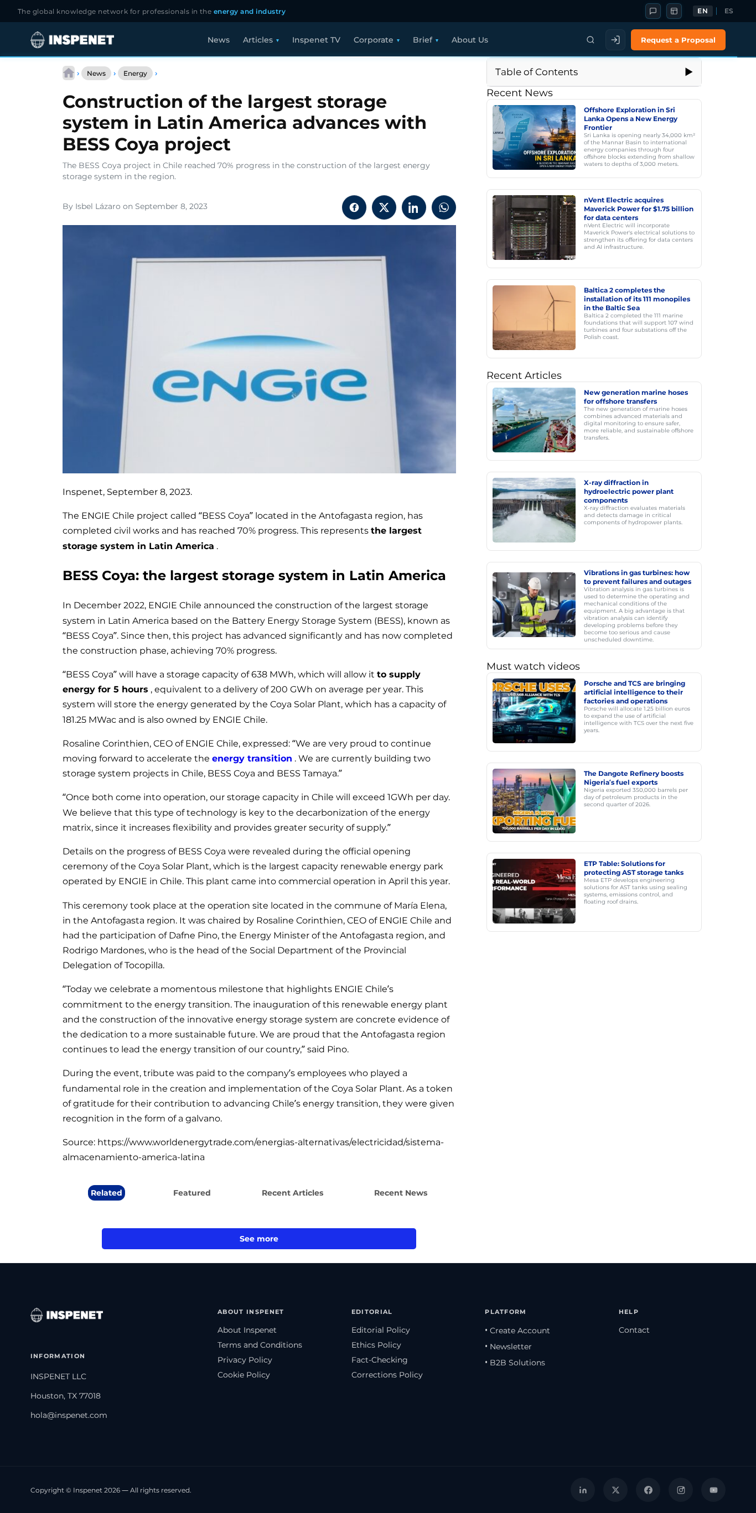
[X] (615, 1490)
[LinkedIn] (583, 1490)
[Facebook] (648, 1490)
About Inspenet (247, 1330)
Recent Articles (292, 1193)
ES (729, 11)
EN (702, 11)
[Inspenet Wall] (674, 11)
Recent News (400, 1193)
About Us (470, 39)
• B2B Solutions (515, 1362)
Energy (135, 73)
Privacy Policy (245, 1359)
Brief (422, 39)
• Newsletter (508, 1346)
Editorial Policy (380, 1330)
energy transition (252, 758)
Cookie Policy (244, 1374)
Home (69, 73)
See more (259, 1239)
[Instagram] (681, 1490)
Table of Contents (536, 71)
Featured (192, 1193)
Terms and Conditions (260, 1344)
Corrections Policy (387, 1374)
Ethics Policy (376, 1344)
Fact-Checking (379, 1359)
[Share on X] (384, 207)
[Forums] (653, 11)
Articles (258, 39)
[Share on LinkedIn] (414, 207)
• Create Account (517, 1330)
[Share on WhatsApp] (444, 207)
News (219, 39)
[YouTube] (713, 1490)
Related (106, 1193)
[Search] (590, 39)
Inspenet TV (316, 39)
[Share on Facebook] (354, 207)
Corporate (373, 39)
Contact (634, 1330)
